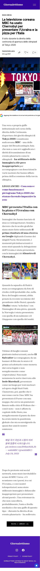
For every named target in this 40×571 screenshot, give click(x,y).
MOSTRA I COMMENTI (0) (20, 524)
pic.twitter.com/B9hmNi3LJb (20, 446)
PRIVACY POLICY (13, 556)
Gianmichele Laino (8, 51)
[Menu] (34, 5)
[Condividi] (19, 52)
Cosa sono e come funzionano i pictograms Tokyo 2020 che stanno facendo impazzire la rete (19, 193)
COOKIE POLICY (27, 556)
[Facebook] (23, 550)
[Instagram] (17, 550)
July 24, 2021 (12, 453)
